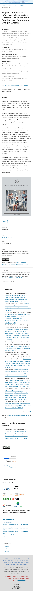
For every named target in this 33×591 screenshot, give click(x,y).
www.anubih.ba (21, 580)
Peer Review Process (8, 519)
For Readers (6, 546)
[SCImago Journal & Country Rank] (10, 467)
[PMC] (16, 490)
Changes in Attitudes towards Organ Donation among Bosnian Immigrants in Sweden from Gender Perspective (16, 297)
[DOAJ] (16, 500)
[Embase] (19, 495)
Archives (9, 5)
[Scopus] (8, 495)
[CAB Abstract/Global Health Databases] (7, 500)
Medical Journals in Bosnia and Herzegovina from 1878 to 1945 (17, 306)
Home (3, 5)
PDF (5, 221)
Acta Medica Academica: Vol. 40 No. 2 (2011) (17, 386)
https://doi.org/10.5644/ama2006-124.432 (16, 85)
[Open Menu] (1, 1)
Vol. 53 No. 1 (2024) (18, 5)
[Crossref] (7, 507)
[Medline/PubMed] (7, 490)
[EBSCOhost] (18, 507)
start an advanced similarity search (19, 415)
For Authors (6, 549)
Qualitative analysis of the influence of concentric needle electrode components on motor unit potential (16, 372)
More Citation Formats (8, 281)
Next (28, 411)
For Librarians (6, 551)
